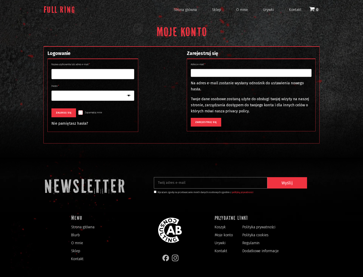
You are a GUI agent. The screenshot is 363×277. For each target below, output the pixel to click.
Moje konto (224, 235)
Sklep (216, 9)
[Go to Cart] (314, 9)
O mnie (242, 9)
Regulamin (251, 243)
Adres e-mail (203, 64)
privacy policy (237, 111)
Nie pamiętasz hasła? (69, 123)
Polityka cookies (255, 235)
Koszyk (220, 227)
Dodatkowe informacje (260, 251)
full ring (59, 9)
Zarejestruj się (206, 122)
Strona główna (185, 9)
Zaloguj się (63, 112)
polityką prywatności (242, 192)
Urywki (268, 9)
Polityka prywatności (258, 227)
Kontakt (295, 9)
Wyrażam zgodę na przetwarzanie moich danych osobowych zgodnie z (205, 192)
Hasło (60, 86)
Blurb (75, 235)
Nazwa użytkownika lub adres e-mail (76, 64)
